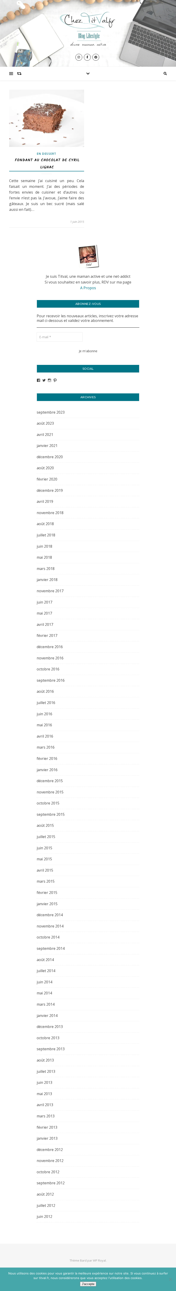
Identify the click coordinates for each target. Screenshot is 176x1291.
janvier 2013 (47, 1138)
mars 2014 (46, 1004)
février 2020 (47, 479)
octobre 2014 (48, 937)
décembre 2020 (50, 456)
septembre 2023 (51, 412)
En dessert (46, 154)
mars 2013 (46, 1116)
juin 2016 (44, 713)
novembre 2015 (50, 792)
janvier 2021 (47, 445)
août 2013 (45, 1060)
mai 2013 (44, 1093)
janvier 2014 (47, 1015)
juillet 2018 (46, 535)
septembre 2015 (51, 814)
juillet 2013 (46, 1071)
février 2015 (47, 892)
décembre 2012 (50, 1149)
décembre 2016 (50, 646)
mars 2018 (46, 568)
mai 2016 (44, 724)
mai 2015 (44, 859)
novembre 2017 (50, 590)
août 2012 (45, 1194)
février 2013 (47, 1127)
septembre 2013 (51, 1048)
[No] (170, 1279)
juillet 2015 (46, 836)
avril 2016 (45, 736)
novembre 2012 (50, 1160)
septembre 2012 (51, 1182)
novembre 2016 (50, 658)
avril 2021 (45, 434)
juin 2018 (44, 546)
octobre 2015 (48, 803)
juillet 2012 (46, 1205)
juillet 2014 (46, 970)
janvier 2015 (47, 903)
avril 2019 (45, 501)
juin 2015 (44, 847)
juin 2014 (44, 982)
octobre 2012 (48, 1171)
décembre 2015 (50, 780)
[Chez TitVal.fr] (88, 27)
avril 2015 (45, 870)
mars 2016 (46, 747)
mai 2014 (44, 993)
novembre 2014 (50, 926)
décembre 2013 (50, 1026)
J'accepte (88, 1284)
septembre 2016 (51, 680)
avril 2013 (45, 1104)
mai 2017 (44, 613)
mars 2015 (46, 881)
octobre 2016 (48, 669)
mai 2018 (44, 557)
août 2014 (45, 959)
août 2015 (45, 825)
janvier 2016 (47, 769)
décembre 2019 (50, 490)
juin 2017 (44, 602)
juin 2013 (44, 1082)
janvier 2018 (47, 579)
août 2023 (45, 423)
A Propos (88, 287)
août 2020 (45, 467)
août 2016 (45, 691)
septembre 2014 (51, 948)
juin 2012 (44, 1216)
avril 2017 (45, 624)
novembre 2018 (50, 512)
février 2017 (47, 635)
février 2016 (47, 758)
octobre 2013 (48, 1037)
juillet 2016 (46, 702)
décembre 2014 (50, 914)
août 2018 (45, 523)
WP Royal (99, 1260)
